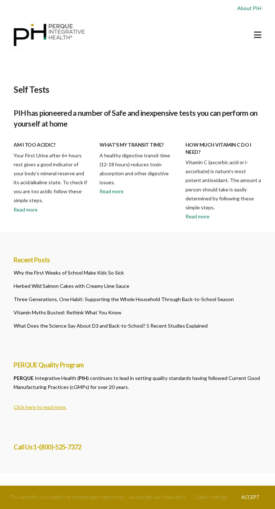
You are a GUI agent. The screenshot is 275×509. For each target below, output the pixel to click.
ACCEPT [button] (250, 497)
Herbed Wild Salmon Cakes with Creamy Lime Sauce (71, 286)
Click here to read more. (40, 407)
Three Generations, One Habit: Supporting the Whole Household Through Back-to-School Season (124, 299)
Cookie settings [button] (211, 497)
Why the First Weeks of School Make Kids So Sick (69, 273)
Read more (26, 209)
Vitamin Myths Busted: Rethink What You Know (67, 312)
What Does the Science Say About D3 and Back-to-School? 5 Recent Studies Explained (111, 326)
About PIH (249, 8)
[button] (257, 34)
